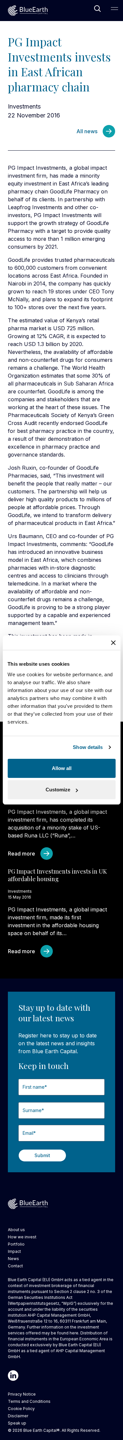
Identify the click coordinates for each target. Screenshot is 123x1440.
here (74, 1332)
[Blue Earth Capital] (28, 10)
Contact (15, 1265)
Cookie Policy (21, 1408)
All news (86, 131)
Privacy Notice (22, 1394)
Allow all (62, 768)
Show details (88, 747)
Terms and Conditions (29, 1401)
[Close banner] (113, 642)
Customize (58, 789)
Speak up (17, 1423)
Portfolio (16, 1244)
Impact (14, 1251)
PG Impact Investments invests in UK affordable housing (57, 875)
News (13, 1258)
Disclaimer (18, 1415)
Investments (24, 106)
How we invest (22, 1236)
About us (16, 1229)
